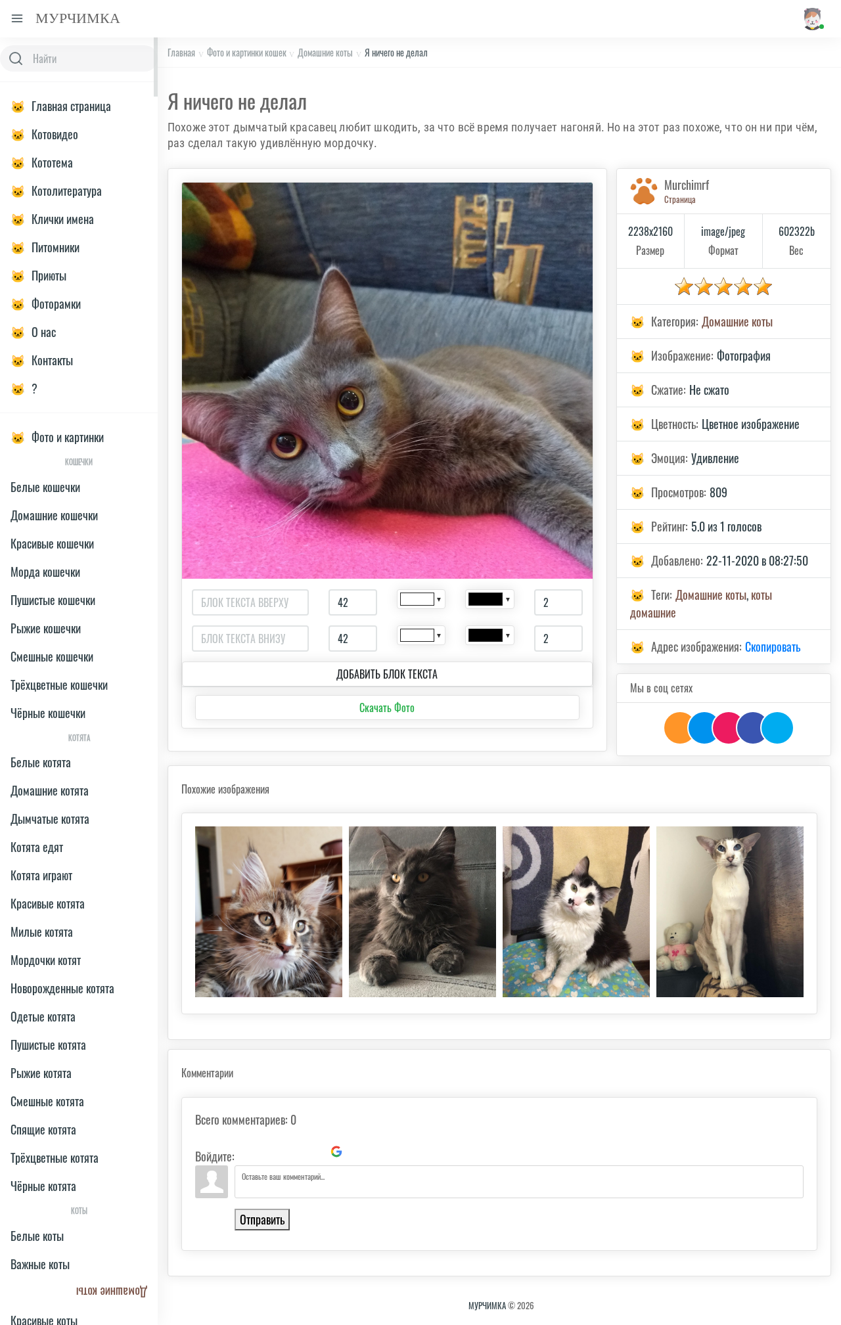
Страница (680, 199)
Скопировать (772, 646)
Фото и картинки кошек (246, 52)
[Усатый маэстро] (268, 911)
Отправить (262, 1219)
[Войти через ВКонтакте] (269, 1151)
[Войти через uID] (247, 1151)
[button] (811, 18)
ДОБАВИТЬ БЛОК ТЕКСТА (387, 674)
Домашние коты (325, 52)
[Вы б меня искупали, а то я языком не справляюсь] (576, 911)
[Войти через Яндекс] (314, 1151)
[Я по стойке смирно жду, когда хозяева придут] (730, 911)
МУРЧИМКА (487, 1305)
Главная (181, 52)
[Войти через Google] (336, 1151)
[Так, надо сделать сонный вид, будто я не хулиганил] (422, 911)
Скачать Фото (387, 707)
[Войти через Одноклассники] (359, 1151)
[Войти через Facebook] (292, 1151)
